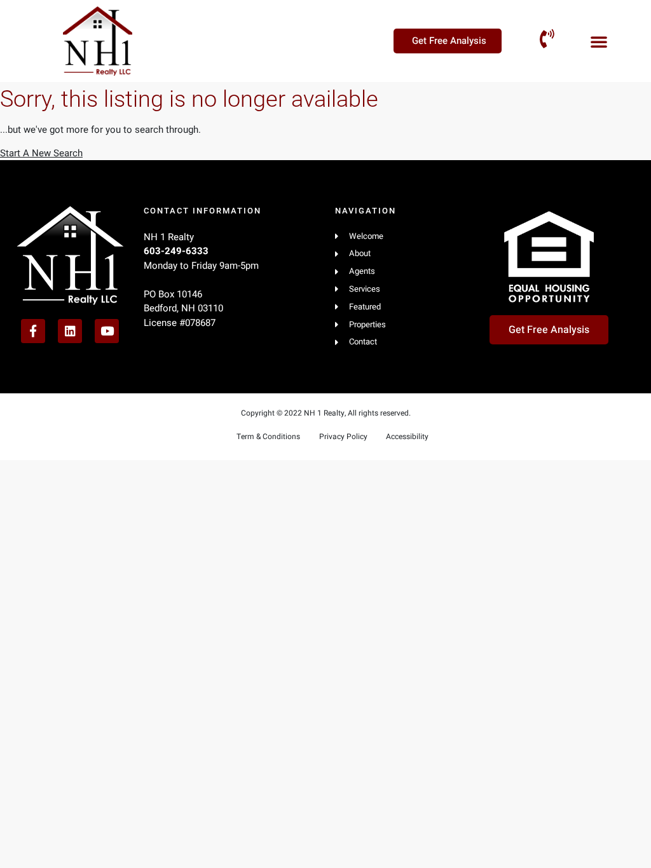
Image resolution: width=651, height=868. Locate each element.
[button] (599, 41)
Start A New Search (41, 153)
